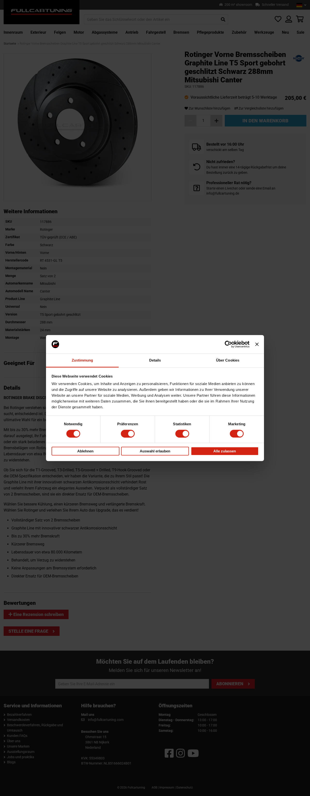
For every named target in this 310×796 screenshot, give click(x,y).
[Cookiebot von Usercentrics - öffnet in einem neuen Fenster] (228, 344)
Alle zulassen (224, 451)
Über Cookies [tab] (227, 360)
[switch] (128, 433)
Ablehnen (85, 451)
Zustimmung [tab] (82, 360)
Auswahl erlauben (155, 451)
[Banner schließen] (257, 344)
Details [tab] (155, 360)
